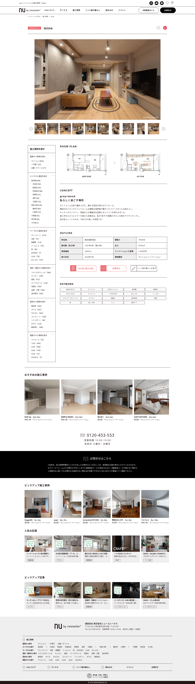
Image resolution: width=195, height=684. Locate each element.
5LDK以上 (37, 357)
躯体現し (37, 327)
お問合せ (168, 10)
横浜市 (37, 209)
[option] (97, 79)
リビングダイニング (41, 272)
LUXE (36, 256)
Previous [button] (31, 128)
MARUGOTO (34, 28)
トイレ (113, 302)
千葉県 (35, 216)
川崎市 (37, 212)
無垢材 (36, 306)
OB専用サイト (149, 10)
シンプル (156, 294)
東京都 (134, 289)
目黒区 (37, 194)
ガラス (36, 324)
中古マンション (113, 289)
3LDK (36, 350)
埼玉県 (35, 219)
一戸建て (36, 164)
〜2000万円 (113, 294)
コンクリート (39, 317)
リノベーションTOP (34, 16)
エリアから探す (28, 647)
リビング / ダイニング (70, 298)
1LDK (36, 343)
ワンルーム (91, 294)
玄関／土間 (38, 290)
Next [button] (163, 128)
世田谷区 (37, 191)
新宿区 (155, 289)
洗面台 (113, 298)
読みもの (109, 10)
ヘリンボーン (38, 320)
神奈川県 (36, 205)
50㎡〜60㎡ (70, 294)
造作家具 (134, 298)
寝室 (36, 279)
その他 (34, 223)
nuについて (50, 10)
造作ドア (134, 302)
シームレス (38, 246)
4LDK (36, 354)
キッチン (92, 298)
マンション (91, 289)
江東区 (37, 202)
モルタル (37, 313)
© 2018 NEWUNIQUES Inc (97, 682)
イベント (122, 10)
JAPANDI (36, 253)
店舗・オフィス (38, 168)
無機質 (36, 242)
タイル (36, 310)
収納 (155, 298)
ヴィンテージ (39, 235)
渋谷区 (37, 184)
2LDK (36, 347)
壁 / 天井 (92, 302)
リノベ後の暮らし (92, 10)
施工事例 (76, 10)
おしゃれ (134, 294)
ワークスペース (40, 283)
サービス (63, 10)
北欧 (35, 239)
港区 (36, 198)
